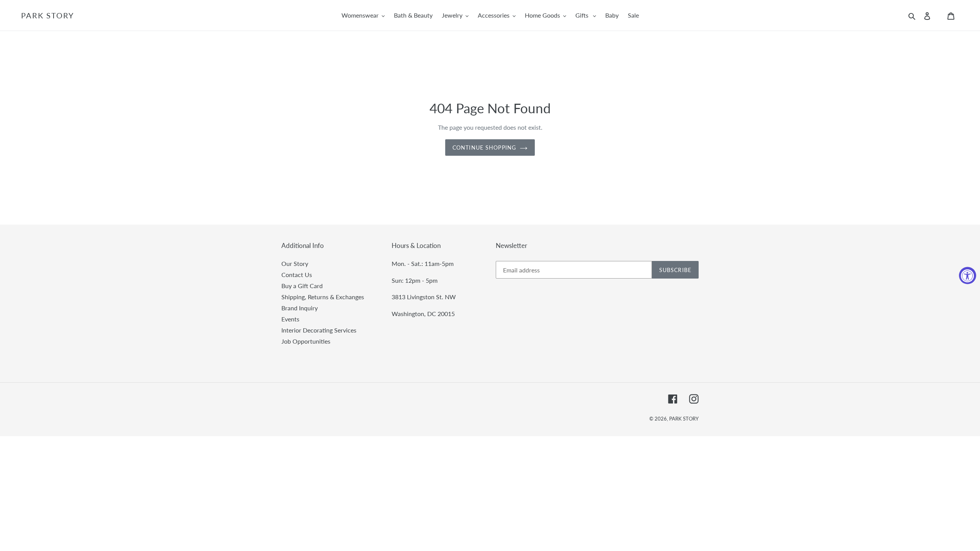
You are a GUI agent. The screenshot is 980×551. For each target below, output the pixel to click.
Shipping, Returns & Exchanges (322, 296)
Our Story (294, 263)
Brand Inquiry (299, 307)
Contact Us (296, 274)
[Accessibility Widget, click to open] (967, 275)
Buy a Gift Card (302, 285)
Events (290, 319)
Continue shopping (484, 147)
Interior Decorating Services (318, 330)
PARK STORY (47, 15)
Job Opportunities (305, 341)
